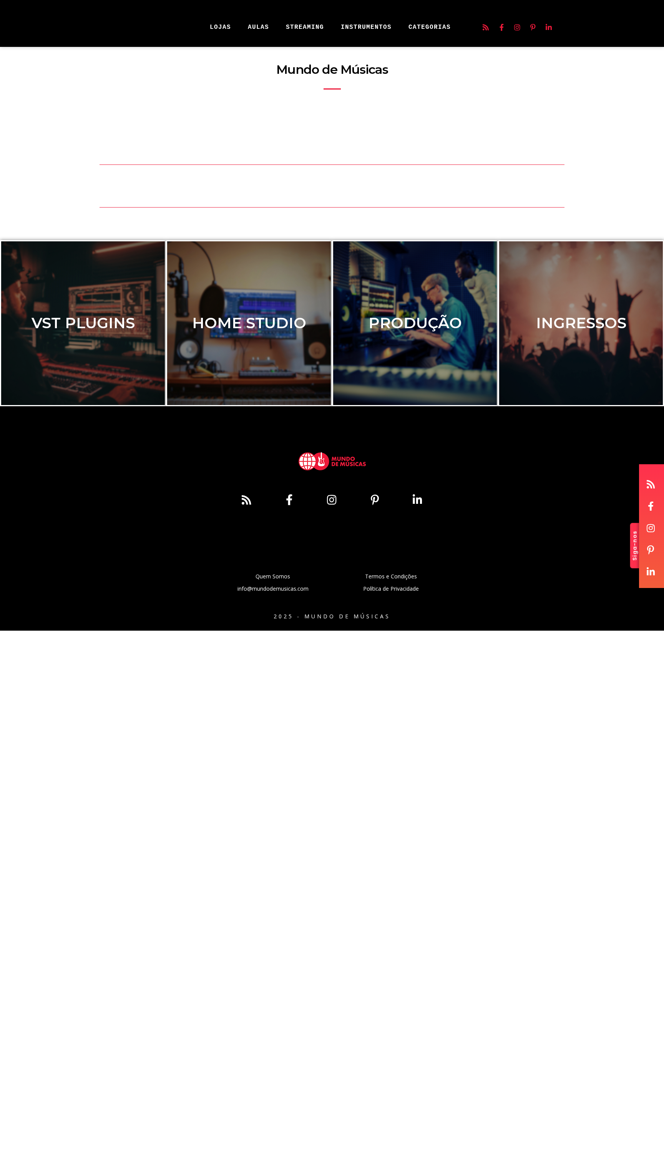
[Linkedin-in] (549, 27)
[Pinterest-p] (533, 27)
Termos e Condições (391, 576)
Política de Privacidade (391, 588)
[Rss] (486, 27)
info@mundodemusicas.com (273, 588)
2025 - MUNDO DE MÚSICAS (332, 616)
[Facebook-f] (501, 27)
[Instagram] (517, 27)
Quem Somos (273, 576)
